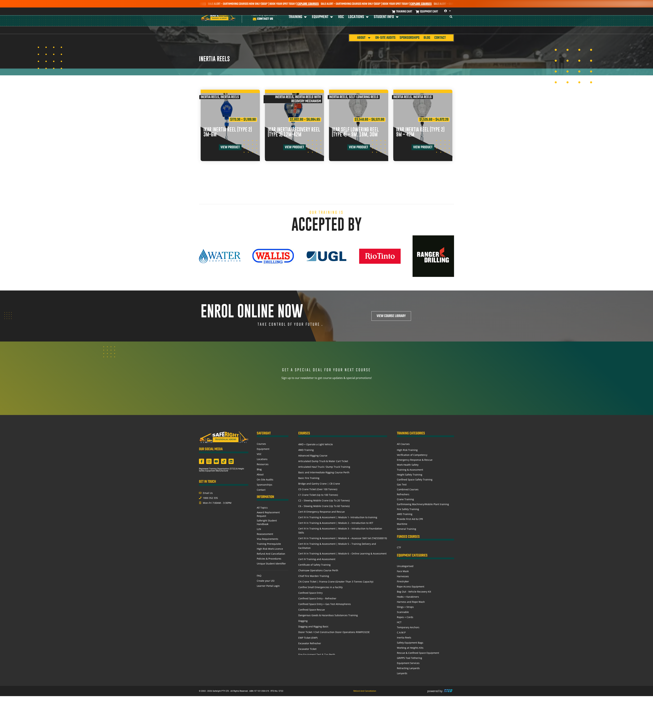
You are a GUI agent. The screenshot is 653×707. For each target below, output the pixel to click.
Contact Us (265, 18)
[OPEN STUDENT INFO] (397, 17)
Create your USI (265, 580)
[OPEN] (450, 11)
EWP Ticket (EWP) (307, 637)
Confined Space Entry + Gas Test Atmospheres (324, 604)
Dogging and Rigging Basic (313, 626)
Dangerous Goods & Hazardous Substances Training (328, 615)
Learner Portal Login (268, 585)
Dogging (303, 620)
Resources (263, 464)
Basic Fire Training (308, 478)
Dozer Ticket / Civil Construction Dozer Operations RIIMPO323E (334, 632)
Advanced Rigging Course (312, 455)
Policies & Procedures (269, 558)
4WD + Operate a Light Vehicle (315, 444)
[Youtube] (216, 461)
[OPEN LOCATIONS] (367, 17)
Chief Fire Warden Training (313, 576)
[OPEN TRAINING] (305, 17)
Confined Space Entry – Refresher (317, 598)
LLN (259, 529)
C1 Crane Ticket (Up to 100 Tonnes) (318, 494)
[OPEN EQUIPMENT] (331, 17)
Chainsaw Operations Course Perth (318, 570)
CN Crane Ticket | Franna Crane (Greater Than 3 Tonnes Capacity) (335, 581)
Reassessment (265, 534)
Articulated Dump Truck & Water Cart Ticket (323, 461)
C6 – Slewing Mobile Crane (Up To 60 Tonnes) (324, 506)
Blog (427, 38)
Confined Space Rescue (311, 609)
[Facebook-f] (201, 461)
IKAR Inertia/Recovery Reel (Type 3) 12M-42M (294, 132)
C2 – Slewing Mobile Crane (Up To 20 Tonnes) (324, 500)
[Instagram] (208, 461)
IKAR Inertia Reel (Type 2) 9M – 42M (420, 132)
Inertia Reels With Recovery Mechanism (306, 99)
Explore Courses (269, 4)
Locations (262, 459)
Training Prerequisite (269, 543)
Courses (261, 443)
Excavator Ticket (307, 649)
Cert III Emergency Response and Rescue (321, 511)
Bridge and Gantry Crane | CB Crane (319, 483)
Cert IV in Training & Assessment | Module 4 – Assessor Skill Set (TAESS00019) (342, 538)
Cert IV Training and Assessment (316, 559)
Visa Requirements (267, 538)
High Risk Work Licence (270, 548)
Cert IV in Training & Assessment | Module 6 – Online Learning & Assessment (342, 553)
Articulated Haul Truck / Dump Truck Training (324, 466)
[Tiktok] (223, 461)
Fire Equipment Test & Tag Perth (316, 654)
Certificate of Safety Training (314, 564)
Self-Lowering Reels (363, 97)
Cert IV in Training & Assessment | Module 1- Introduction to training (337, 517)
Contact (440, 38)
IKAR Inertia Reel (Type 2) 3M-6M (227, 132)
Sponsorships (410, 38)
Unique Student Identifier (271, 563)
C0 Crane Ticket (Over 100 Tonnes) (317, 489)
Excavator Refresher (309, 643)
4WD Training (306, 450)
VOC (259, 454)
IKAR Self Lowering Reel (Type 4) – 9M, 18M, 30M (355, 132)
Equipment (263, 449)
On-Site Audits (385, 38)
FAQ (259, 575)
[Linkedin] (231, 461)
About (361, 38)
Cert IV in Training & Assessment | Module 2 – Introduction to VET (335, 523)
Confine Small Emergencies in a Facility (320, 587)
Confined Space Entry (310, 592)
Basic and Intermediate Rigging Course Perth (323, 472)
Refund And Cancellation (271, 553)
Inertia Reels (210, 97)
